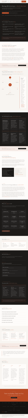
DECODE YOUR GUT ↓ (23, 345)
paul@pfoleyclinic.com (15, 399)
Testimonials (17, 1)
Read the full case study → (5, 339)
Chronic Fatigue (4, 406)
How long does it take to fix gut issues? (7, 320)
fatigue (12, 58)
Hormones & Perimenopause (22, 406)
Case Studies (21, 1)
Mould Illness (11, 406)
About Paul (11, 1)
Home (8, 1)
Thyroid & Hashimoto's (16, 406)
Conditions (14, 1)
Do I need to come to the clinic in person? (7, 322)
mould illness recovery (6, 196)
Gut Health (8, 406)
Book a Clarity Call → (14, 397)
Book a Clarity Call (23, 1)
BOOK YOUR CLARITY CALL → (22, 65)
